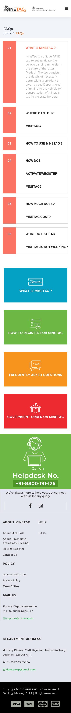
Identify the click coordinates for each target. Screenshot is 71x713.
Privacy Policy (11, 580)
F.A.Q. (42, 532)
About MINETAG (13, 532)
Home (7, 33)
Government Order (15, 574)
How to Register (13, 548)
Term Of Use (11, 586)
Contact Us (10, 554)
